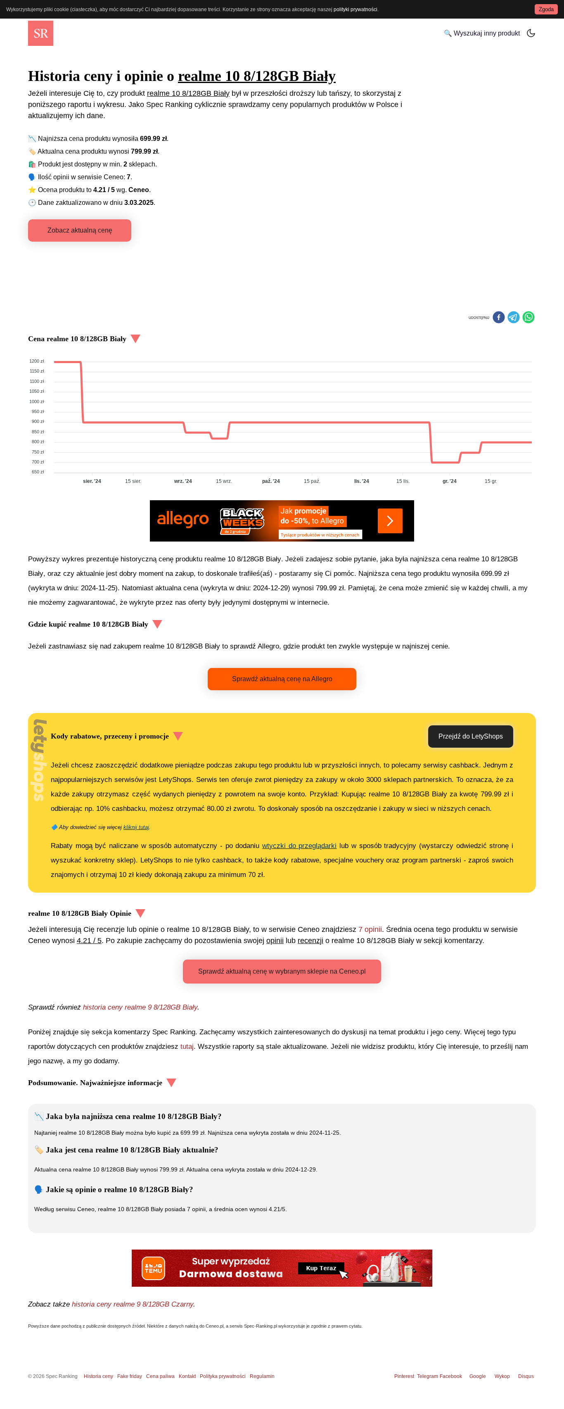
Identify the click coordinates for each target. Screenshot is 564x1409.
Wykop (502, 1376)
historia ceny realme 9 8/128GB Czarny (132, 1304)
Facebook (452, 1376)
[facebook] (499, 318)
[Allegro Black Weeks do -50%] (282, 521)
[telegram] (513, 318)
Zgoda (546, 9)
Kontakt (187, 1376)
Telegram (428, 1376)
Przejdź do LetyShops (470, 736)
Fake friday (129, 1376)
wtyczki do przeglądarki (299, 846)
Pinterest (404, 1376)
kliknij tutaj (136, 827)
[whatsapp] (528, 318)
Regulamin (262, 1376)
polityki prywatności (355, 9)
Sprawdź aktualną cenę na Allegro (282, 678)
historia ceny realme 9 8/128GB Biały (140, 1007)
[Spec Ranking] (40, 33)
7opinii (370, 929)
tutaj (187, 1046)
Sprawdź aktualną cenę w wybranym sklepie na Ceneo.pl (282, 971)
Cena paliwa (160, 1376)
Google (477, 1376)
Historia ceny (98, 1376)
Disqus (526, 1376)
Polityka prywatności (223, 1376)
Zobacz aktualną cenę (79, 230)
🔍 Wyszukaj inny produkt (482, 33)
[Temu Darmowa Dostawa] (282, 1268)
